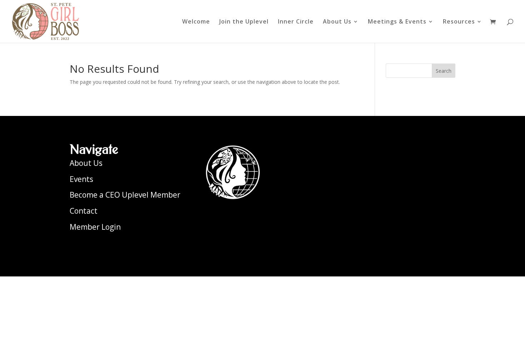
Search (443, 70)
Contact (84, 211)
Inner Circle (296, 22)
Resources (459, 22)
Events (81, 179)
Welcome (196, 22)
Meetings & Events (397, 22)
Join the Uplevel (244, 22)
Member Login (95, 227)
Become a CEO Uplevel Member (125, 195)
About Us (337, 22)
